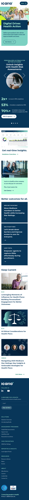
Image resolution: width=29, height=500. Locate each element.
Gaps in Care (4, 432)
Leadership (4, 476)
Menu (22, 3)
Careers (3, 473)
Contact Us (4, 478)
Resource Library (5, 459)
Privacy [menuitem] (3, 496)
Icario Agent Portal (6, 451)
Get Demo (8, 42)
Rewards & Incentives (7, 436)
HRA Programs (7, 116)
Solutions (9, 154)
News (2, 461)
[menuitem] (2, 391)
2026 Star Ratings (6, 444)
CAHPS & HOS (5, 434)
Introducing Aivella (6, 422)
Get (7, 190)
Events (3, 463)
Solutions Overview (6, 419)
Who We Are (4, 471)
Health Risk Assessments (8, 429)
